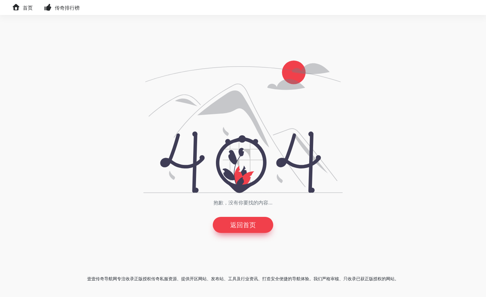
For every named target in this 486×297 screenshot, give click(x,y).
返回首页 (243, 225)
